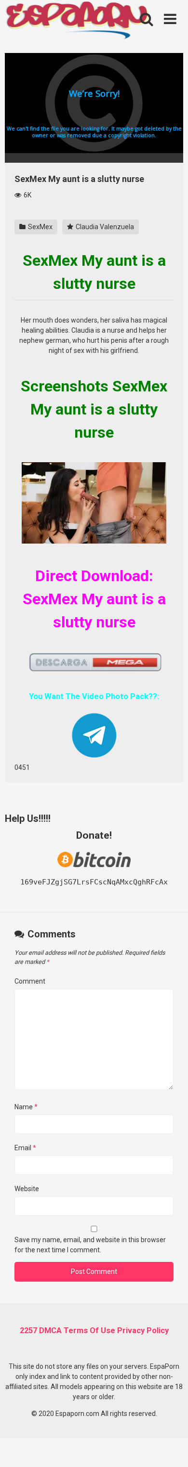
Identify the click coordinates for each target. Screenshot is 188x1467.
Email (25, 1148)
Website (26, 1189)
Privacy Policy (143, 1330)
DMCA (50, 1330)
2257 (28, 1330)
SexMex (40, 227)
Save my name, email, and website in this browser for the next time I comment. (90, 1245)
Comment (29, 981)
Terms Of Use (89, 1330)
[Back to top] (170, 1447)
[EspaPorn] (77, 21)
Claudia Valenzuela (104, 227)
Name (26, 1107)
